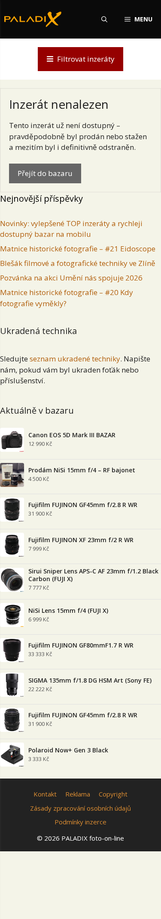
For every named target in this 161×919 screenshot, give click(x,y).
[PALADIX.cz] (32, 19)
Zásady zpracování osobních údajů (80, 808)
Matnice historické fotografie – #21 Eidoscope (77, 249)
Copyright (113, 794)
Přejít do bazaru (45, 173)
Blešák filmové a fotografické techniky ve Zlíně (77, 263)
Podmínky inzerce (80, 822)
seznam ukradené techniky (75, 359)
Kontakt (45, 794)
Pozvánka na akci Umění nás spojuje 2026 (71, 278)
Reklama (77, 794)
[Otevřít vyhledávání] (104, 19)
